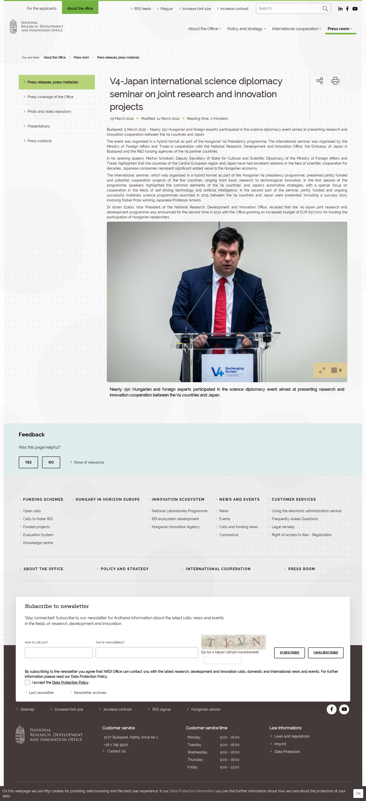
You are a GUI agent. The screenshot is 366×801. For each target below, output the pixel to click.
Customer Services (294, 499)
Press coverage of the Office (50, 97)
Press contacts (40, 141)
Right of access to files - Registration (302, 535)
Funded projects (36, 527)
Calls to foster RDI (38, 519)
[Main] (41, 26)
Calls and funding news (238, 527)
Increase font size (69, 709)
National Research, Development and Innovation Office (49, 748)
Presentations (39, 126)
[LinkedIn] (336, 98)
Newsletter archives (90, 693)
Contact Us (116, 751)
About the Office (203, 28)
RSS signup (161, 709)
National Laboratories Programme (179, 511)
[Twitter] (325, 98)
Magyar (167, 9)
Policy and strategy (245, 28)
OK (358, 794)
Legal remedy (283, 527)
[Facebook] (314, 98)
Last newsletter (41, 693)
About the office (80, 8)
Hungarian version (206, 709)
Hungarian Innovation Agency (176, 527)
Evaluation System (38, 535)
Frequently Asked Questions (295, 519)
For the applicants (42, 8)
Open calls (32, 511)
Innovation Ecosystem (178, 499)
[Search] (326, 8)
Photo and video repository (49, 112)
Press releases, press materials (118, 57)
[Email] (303, 98)
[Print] (335, 80)
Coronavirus (229, 535)
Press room (338, 28)
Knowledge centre (38, 543)
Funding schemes (43, 499)
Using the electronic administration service (306, 511)
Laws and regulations (292, 736)
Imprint (280, 744)
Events (224, 519)
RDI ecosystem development (175, 519)
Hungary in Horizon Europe (108, 499)
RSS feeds (142, 9)
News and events (239, 499)
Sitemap (27, 709)
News (224, 511)
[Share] (319, 80)
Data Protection (287, 752)
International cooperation (295, 28)
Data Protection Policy (89, 676)
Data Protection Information (192, 791)
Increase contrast (234, 9)
